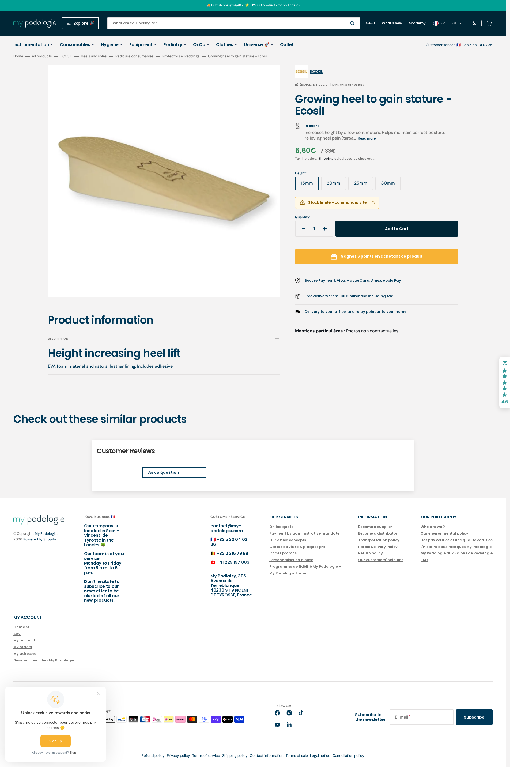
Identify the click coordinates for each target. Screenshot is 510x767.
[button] (488, 23)
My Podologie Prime (287, 573)
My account (24, 640)
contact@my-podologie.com (226, 528)
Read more (367, 138)
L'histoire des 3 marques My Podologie (456, 546)
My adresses (24, 653)
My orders (22, 646)
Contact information (267, 755)
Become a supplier (375, 527)
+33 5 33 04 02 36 (228, 541)
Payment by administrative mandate (304, 533)
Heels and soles (94, 56)
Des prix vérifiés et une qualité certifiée (457, 540)
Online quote (281, 527)
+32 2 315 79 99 (232, 553)
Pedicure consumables (134, 56)
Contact (21, 627)
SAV (17, 633)
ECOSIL (66, 56)
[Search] (353, 23)
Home (18, 56)
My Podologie (46, 533)
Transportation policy (378, 540)
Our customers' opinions (380, 559)
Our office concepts (287, 540)
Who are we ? (433, 527)
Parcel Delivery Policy (378, 546)
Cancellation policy (348, 755)
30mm (391, 185)
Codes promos (283, 553)
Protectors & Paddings (180, 56)
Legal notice (320, 755)
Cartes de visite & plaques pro (297, 546)
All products (42, 56)
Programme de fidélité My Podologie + (305, 566)
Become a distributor (378, 533)
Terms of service (206, 755)
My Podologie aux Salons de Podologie (457, 553)
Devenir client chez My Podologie (43, 660)
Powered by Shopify (39, 539)
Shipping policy (235, 755)
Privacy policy (178, 755)
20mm (336, 185)
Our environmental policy (444, 533)
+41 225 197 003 (233, 562)
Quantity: (302, 217)
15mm (310, 185)
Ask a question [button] (163, 472)
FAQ (424, 559)
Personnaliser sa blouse (291, 559)
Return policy (370, 553)
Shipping (326, 158)
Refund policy (153, 755)
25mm (363, 185)
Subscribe (474, 717)
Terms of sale (297, 755)
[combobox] (233, 23)
